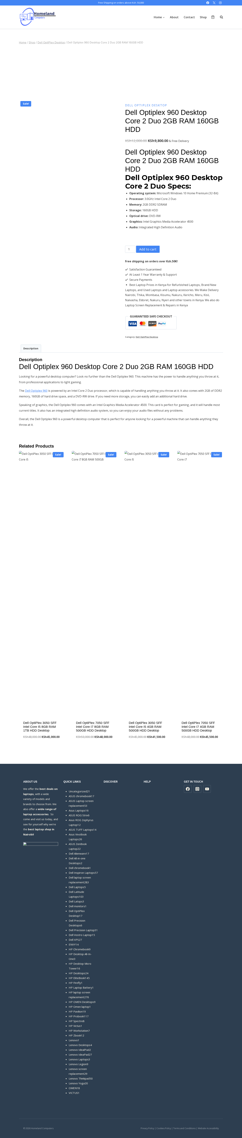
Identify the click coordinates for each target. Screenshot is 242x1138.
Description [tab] (30, 348)
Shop (203, 17)
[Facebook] (208, 2)
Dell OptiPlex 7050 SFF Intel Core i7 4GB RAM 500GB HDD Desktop (198, 726)
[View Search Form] (219, 17)
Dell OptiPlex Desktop (146, 105)
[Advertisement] (121, 72)
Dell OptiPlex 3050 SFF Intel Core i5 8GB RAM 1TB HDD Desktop (40, 726)
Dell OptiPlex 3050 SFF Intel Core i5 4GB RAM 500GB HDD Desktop (145, 726)
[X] (214, 2)
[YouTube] (207, 789)
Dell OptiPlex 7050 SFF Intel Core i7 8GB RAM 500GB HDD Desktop (92, 726)
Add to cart (147, 249)
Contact (189, 17)
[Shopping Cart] (213, 17)
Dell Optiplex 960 (36, 391)
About (174, 17)
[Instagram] (220, 2)
